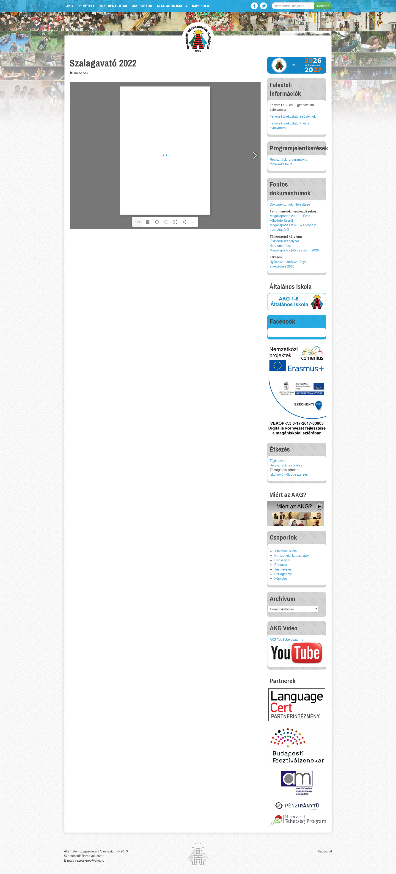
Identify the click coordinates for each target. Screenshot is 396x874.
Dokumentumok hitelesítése (290, 204)
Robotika (280, 564)
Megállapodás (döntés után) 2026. (295, 250)
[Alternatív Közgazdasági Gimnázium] (198, 38)
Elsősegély (282, 560)
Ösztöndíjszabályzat (284, 241)
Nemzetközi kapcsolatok (291, 555)
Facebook (254, 5)
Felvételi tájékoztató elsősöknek (293, 116)
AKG (69, 5)
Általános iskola (172, 5)
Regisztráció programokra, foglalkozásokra (289, 161)
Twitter (263, 5)
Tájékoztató (278, 460)
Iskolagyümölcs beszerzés (289, 474)
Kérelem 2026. (280, 245)
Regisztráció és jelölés (286, 465)
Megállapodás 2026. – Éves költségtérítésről (290, 218)
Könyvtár (280, 578)
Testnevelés (283, 569)
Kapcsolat (201, 5)
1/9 (137, 222)
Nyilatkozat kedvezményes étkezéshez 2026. (289, 263)
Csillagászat (283, 573)
